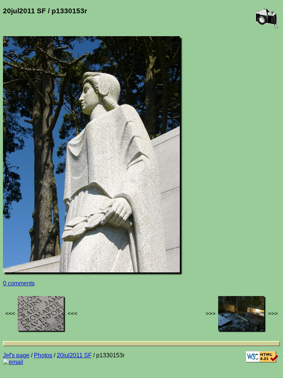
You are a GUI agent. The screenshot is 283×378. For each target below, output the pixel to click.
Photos (43, 355)
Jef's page (16, 355)
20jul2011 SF (74, 355)
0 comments (19, 283)
